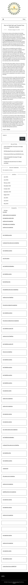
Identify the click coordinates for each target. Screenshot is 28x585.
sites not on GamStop (7, 351)
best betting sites (6, 281)
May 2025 (6, 203)
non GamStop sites (7, 453)
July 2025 (6, 197)
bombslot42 (5, 468)
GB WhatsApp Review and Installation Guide (13, 151)
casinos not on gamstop (8, 221)
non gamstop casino (7, 390)
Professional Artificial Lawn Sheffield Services (14, 154)
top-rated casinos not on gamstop (10, 429)
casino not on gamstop (8, 398)
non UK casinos (6, 258)
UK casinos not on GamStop (9, 476)
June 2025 (6, 200)
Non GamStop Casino (7, 558)
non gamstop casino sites (8, 218)
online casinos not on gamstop (9, 215)
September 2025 (7, 191)
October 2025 (7, 188)
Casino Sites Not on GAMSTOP (9, 566)
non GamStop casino (7, 274)
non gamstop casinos (7, 414)
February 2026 (7, 182)
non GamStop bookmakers (8, 266)
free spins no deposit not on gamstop (11, 320)
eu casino (5, 212)
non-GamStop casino (7, 235)
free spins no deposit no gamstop (10, 305)
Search (5, 135)
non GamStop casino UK (8, 328)
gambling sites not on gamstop (9, 491)
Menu (24, 19)
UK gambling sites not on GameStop (10, 289)
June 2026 (6, 179)
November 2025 (7, 185)
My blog (8, 129)
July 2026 (6, 176)
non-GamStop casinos (7, 312)
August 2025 (6, 194)
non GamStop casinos (7, 250)
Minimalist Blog (16, 582)
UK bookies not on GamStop (9, 224)
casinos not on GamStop (8, 297)
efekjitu (3, 576)
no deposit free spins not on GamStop (11, 242)
